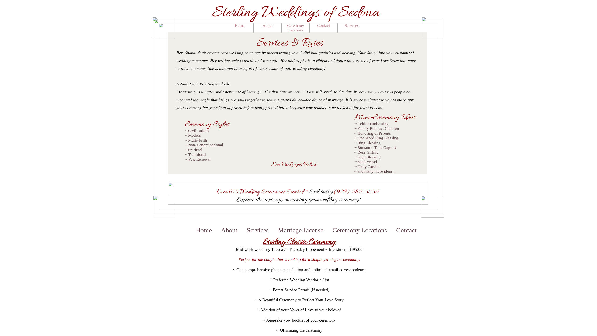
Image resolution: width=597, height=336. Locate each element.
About (268, 25)
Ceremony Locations (295, 27)
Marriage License (300, 230)
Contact (323, 25)
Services (352, 25)
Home (240, 25)
